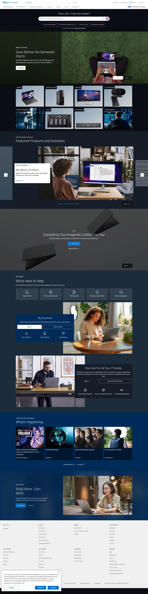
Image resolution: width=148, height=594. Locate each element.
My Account (42, 528)
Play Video (75, 243)
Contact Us (112, 531)
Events (111, 558)
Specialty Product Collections (117, 564)
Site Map (5, 528)
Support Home (78, 528)
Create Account (57, 327)
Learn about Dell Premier (114, 381)
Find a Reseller (78, 555)
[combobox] (50, 2)
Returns (76, 534)
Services (5, 561)
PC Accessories (109, 87)
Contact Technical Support (81, 531)
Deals (4, 564)
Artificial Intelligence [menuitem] (8, 7)
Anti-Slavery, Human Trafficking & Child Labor (117, 583)
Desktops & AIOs (51, 87)
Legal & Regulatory (85, 583)
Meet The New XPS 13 (24, 66)
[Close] (58, 572)
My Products (42, 537)
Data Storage (79, 109)
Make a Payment (43, 540)
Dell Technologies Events (84, 450)
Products (5, 555)
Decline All (40, 587)
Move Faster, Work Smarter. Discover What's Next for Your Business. (28, 452)
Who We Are (42, 552)
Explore (48, 458)
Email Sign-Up (113, 561)
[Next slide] (121, 78)
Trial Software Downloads (116, 573)
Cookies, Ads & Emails (70, 583)
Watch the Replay (22, 458)
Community (112, 528)
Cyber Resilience (110, 109)
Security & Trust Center (115, 570)
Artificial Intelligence (23, 109)
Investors (41, 561)
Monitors (78, 87)
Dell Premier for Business (138, 7)
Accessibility (97, 583)
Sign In (29, 327)
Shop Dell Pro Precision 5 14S (24, 181)
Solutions (5, 558)
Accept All (53, 587)
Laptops (19, 87)
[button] (116, 2)
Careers (41, 555)
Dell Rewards (112, 555)
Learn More (108, 458)
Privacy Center (113, 567)
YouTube (111, 543)
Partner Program (78, 561)
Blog (110, 552)
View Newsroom (52, 450)
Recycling (41, 567)
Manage (11, 587)
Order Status (42, 531)
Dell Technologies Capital (45, 558)
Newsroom (42, 564)
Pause (127, 77)
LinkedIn (111, 537)
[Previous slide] (114, 78)
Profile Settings (43, 534)
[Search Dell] (75, 2)
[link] (125, 2)
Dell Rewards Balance (44, 543)
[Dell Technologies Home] (10, 2)
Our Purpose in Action (113, 450)
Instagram (112, 540)
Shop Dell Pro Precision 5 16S (24, 184)
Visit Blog (80, 464)
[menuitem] (21, 7)
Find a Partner (78, 552)
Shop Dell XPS (73, 248)
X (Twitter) (112, 534)
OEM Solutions (78, 558)
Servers (48, 109)
